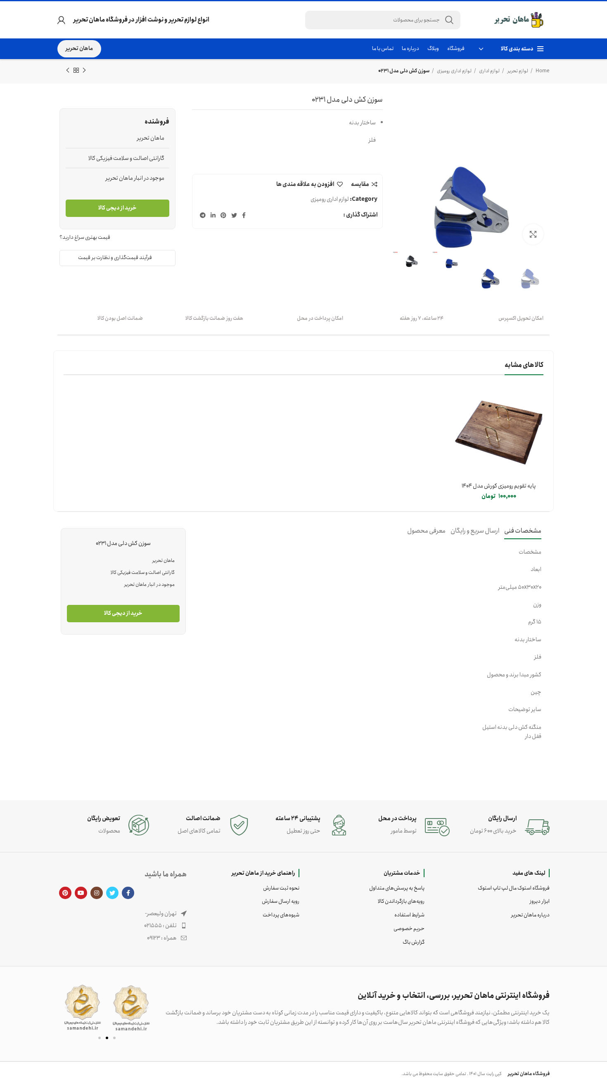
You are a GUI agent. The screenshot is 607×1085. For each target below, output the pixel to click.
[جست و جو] (449, 20)
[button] (67, 1007)
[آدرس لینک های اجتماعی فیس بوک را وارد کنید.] (243, 215)
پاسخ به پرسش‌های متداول (396, 888)
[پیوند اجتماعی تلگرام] (202, 215)
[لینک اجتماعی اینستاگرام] (96, 893)
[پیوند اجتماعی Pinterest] (223, 215)
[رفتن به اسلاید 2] (107, 1038)
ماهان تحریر (79, 48)
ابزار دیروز (540, 901)
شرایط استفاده (409, 915)
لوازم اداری (489, 71)
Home (542, 71)
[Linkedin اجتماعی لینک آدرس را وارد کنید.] (213, 215)
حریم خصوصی (409, 928)
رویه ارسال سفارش (280, 901)
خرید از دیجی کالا (117, 208)
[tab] (522, 530)
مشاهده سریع (460, 402)
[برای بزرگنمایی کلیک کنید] (533, 234)
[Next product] (68, 71)
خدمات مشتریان (402, 873)
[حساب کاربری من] (61, 20)
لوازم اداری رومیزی (454, 71)
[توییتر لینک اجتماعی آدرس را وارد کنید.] (234, 215)
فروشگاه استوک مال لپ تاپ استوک (514, 888)
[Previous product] (84, 71)
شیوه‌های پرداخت (281, 915)
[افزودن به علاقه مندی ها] (460, 421)
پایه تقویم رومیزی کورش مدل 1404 (499, 485)
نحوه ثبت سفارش (281, 888)
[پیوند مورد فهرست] (122, 925)
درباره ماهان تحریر (530, 915)
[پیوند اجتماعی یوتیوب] (81, 893)
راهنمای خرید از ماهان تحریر (263, 873)
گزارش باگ (413, 942)
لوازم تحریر (517, 71)
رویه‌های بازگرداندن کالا (401, 901)
